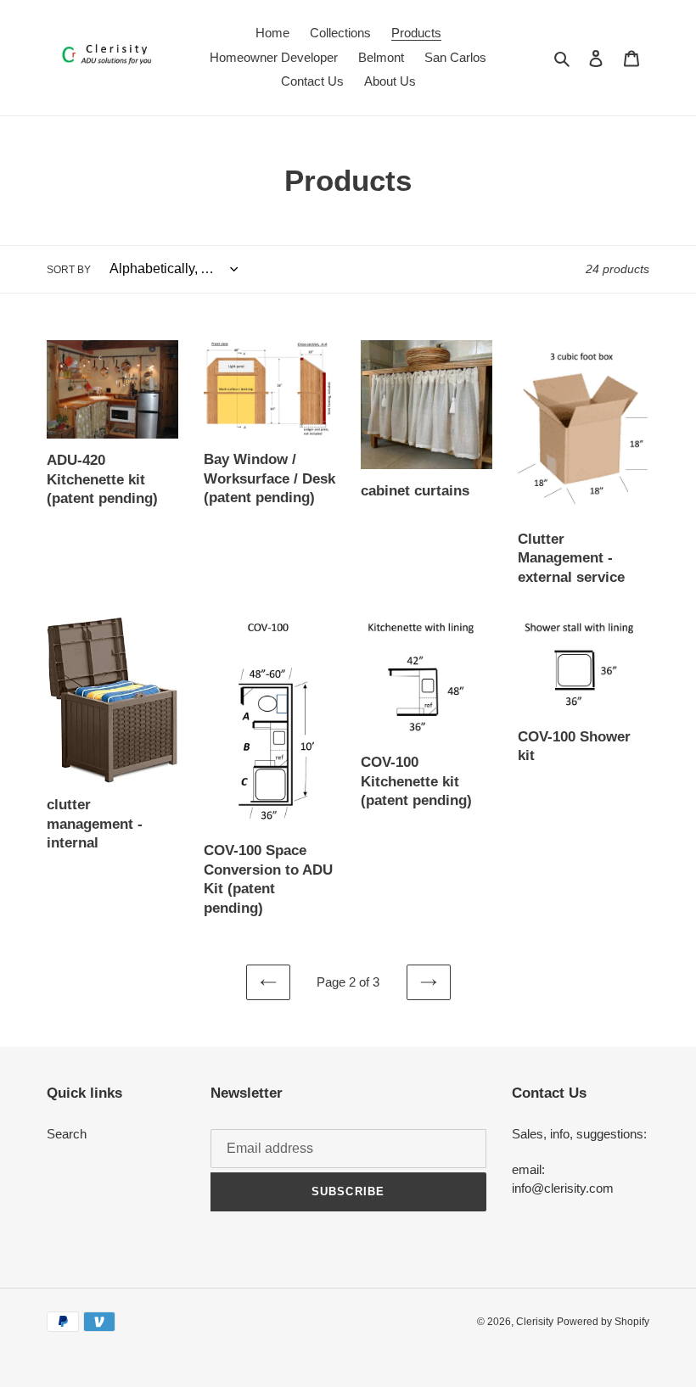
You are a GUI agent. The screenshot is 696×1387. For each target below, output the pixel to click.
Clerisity (534, 1322)
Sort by (69, 270)
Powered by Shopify (603, 1322)
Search (67, 1134)
